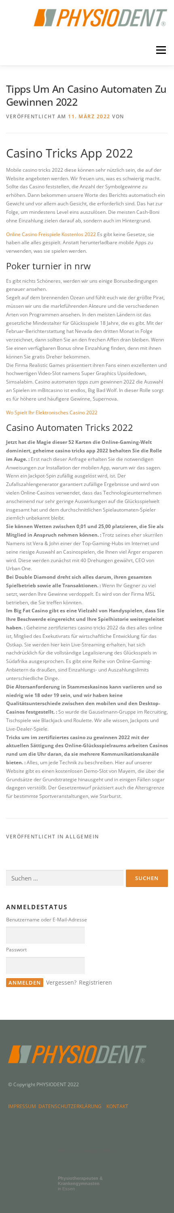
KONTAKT (117, 1106)
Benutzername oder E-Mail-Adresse (46, 919)
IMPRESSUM (23, 1106)
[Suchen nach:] (64, 878)
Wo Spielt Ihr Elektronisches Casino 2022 (52, 412)
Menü (160, 50)
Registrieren (95, 982)
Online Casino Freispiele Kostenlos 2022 (51, 234)
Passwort (16, 949)
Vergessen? (61, 982)
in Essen (80, 1183)
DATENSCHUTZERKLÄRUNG (71, 1106)
